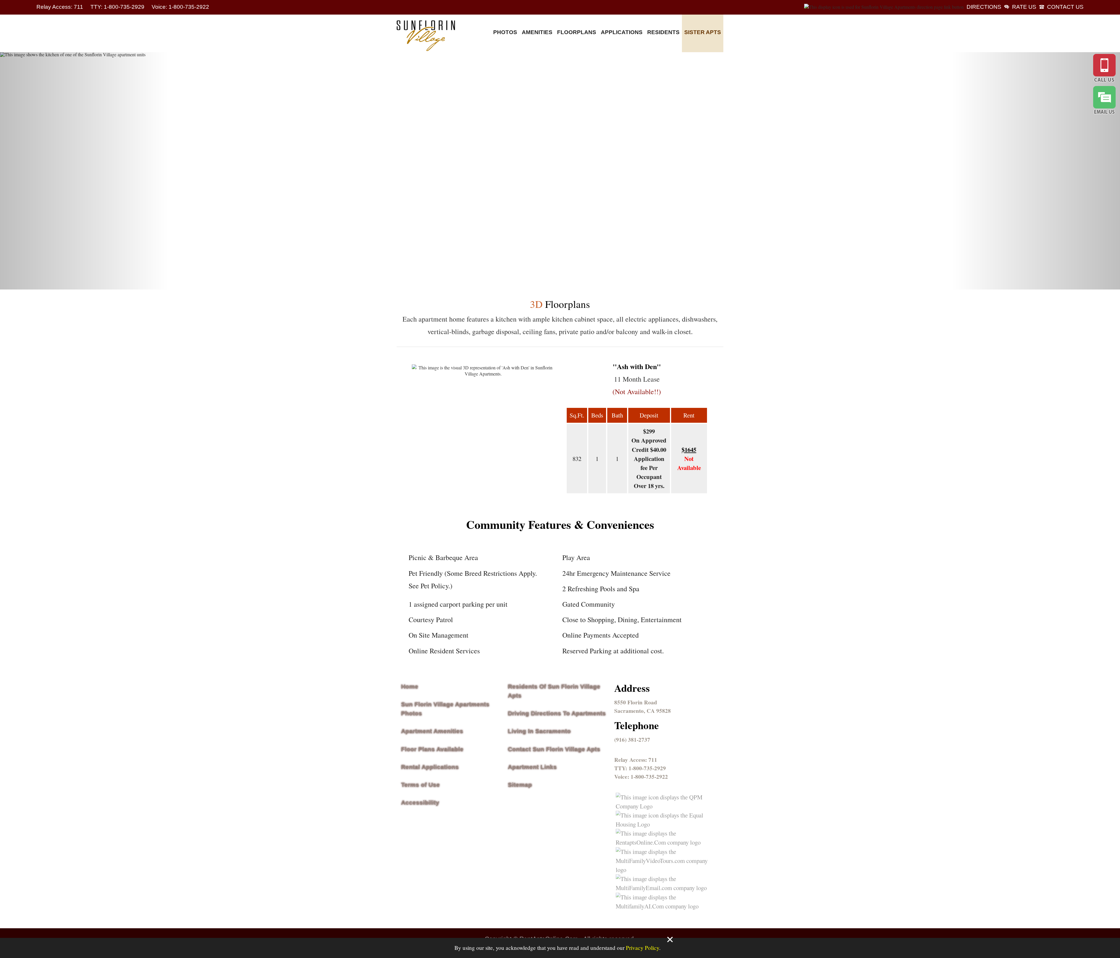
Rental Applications (430, 767)
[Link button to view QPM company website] (663, 806)
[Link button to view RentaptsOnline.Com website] (663, 842)
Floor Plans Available (432, 749)
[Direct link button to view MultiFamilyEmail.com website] (663, 888)
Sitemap (520, 784)
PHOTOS (505, 32)
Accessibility (420, 802)
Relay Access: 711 (60, 7)
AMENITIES (537, 32)
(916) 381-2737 (632, 740)
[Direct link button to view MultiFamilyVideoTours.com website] (663, 870)
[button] (84, 170)
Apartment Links (532, 767)
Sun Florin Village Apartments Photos (445, 709)
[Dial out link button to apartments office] (1104, 69)
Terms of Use (420, 784)
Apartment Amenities (432, 731)
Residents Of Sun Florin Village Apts (554, 691)
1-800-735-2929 (647, 768)
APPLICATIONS (622, 32)
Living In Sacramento (539, 731)
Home (409, 686)
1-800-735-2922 (649, 777)
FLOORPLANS (576, 32)
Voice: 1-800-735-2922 (180, 7)
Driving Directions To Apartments (557, 713)
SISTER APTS (702, 32)
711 (652, 760)
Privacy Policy (642, 947)
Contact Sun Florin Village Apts (554, 749)
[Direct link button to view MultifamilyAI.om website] (663, 906)
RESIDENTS (663, 32)
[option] (560, 170)
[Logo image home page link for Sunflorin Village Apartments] (426, 36)
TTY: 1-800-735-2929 (118, 7)
